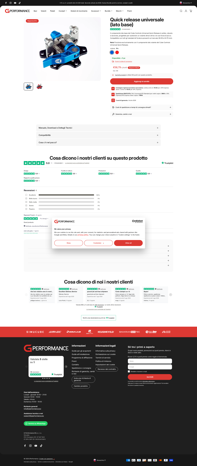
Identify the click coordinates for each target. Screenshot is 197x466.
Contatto (75, 365)
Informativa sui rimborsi (61, 461)
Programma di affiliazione (82, 358)
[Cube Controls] (151, 331)
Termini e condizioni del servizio (46, 461)
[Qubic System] (89, 332)
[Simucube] (35, 332)
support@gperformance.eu (34, 416)
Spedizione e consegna (81, 368)
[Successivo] (95, 54)
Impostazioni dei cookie (105, 365)
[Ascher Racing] (166, 332)
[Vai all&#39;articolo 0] (28, 86)
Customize (97, 243)
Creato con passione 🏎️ (47, 459)
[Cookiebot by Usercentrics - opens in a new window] (134, 221)
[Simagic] (55, 332)
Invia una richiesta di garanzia (82, 379)
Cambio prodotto (81, 386)
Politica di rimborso (103, 361)
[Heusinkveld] (106, 332)
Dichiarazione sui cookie (106, 354)
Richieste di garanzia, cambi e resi (83, 372)
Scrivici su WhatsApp (37, 423)
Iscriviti (150, 377)
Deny (69, 243)
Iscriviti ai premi (120, 75)
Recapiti (71, 461)
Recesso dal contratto (107, 369)
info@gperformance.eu (32, 409)
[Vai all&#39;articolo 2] (39, 86)
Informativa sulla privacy (105, 351)
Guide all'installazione (81, 354)
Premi (74, 361)
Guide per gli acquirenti (81, 351)
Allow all (128, 243)
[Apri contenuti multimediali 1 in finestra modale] (62, 49)
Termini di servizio (103, 358)
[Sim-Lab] (73, 331)
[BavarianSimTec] (129, 332)
